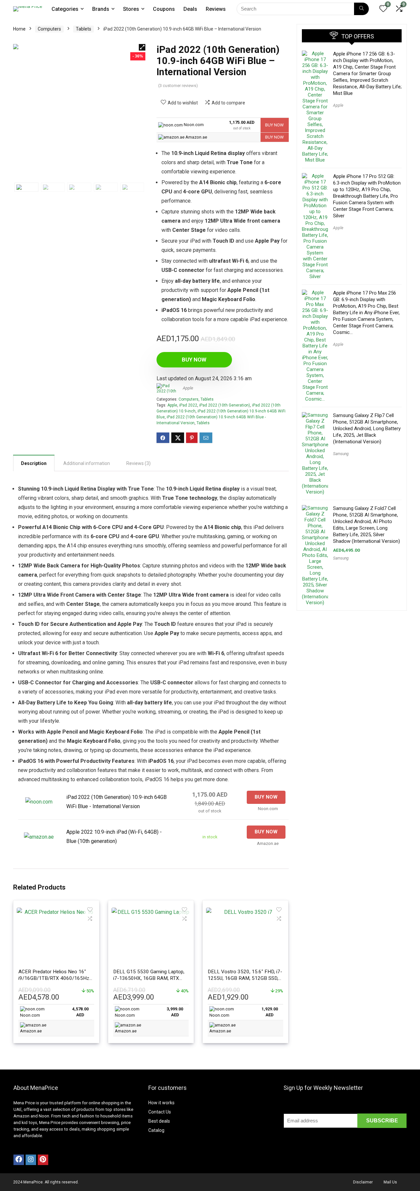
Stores (131, 9)
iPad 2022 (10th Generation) (224, 405)
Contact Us (159, 1111)
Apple (188, 388)
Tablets (83, 29)
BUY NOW (274, 124)
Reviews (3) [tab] (138, 463)
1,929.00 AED (270, 1012)
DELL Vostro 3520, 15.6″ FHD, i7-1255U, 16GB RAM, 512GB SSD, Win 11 (245, 978)
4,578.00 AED (80, 1012)
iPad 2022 (188, 405)
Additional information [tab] (86, 463)
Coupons (164, 9)
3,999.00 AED (175, 1012)
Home (19, 29)
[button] (142, 47)
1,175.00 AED (242, 125)
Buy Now (194, 359)
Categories (65, 9)
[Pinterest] (43, 1160)
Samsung (341, 454)
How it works (161, 1102)
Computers (49, 29)
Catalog (156, 1130)
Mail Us (390, 1182)
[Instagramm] (31, 1160)
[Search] (361, 9)
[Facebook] (18, 1160)
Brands (100, 9)
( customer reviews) (178, 85)
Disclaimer (363, 1182)
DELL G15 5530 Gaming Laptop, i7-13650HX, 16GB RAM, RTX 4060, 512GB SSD (148, 978)
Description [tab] (34, 463)
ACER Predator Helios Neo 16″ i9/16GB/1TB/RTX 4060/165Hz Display (53, 978)
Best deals (159, 1121)
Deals (190, 9)
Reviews (216, 9)
